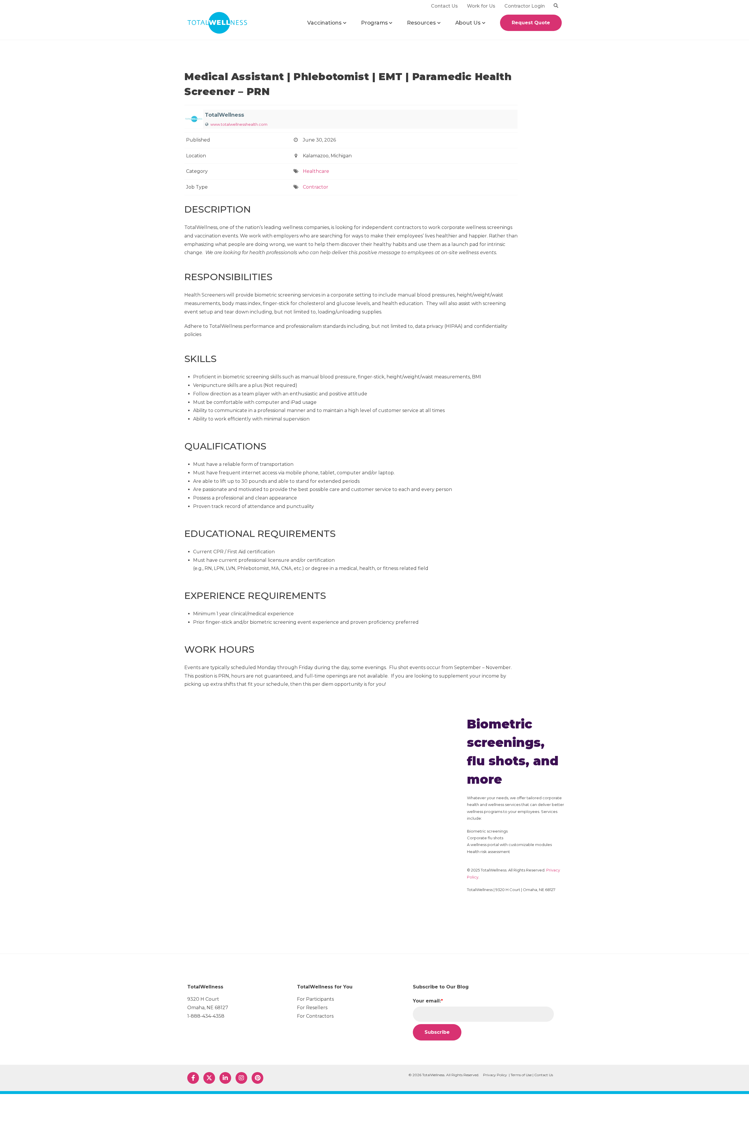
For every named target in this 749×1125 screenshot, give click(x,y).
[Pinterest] (257, 1078)
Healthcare (316, 171)
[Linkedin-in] (225, 1078)
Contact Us (543, 1075)
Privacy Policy (495, 1075)
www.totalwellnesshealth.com (238, 124)
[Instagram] (241, 1078)
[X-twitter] (209, 1078)
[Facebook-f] (193, 1078)
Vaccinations (324, 23)
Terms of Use (521, 1075)
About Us (467, 23)
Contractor (315, 187)
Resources (421, 23)
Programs (374, 23)
